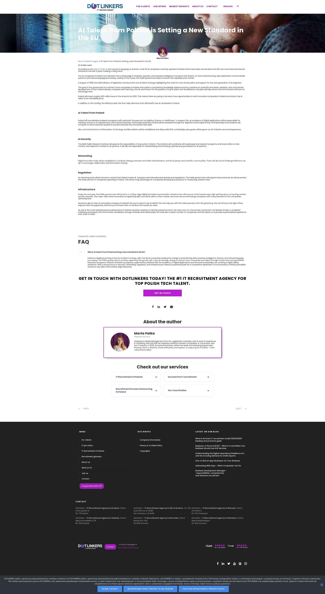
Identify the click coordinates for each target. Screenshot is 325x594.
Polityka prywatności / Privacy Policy (204, 589)
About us (86, 462)
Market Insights (92, 61)
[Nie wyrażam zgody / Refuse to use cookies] (322, 584)
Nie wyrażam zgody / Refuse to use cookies (150, 589)
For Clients (86, 440)
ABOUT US (197, 6)
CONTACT (212, 6)
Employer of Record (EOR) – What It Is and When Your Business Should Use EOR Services (220, 447)
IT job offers (87, 445)
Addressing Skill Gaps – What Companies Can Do (218, 465)
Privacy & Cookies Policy (151, 445)
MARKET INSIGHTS (179, 6)
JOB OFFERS (159, 6)
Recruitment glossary (92, 457)
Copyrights (145, 451)
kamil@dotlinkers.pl (128, 547)
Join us (85, 473)
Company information (150, 440)
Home (80, 61)
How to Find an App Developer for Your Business (217, 460)
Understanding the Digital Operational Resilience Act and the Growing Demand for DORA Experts (219, 454)
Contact (85, 479)
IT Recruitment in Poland (93, 451)
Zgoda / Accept (110, 589)
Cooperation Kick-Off (92, 486)
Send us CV (87, 468)
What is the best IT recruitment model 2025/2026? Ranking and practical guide (218, 439)
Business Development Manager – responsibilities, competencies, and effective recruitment (211, 473)
